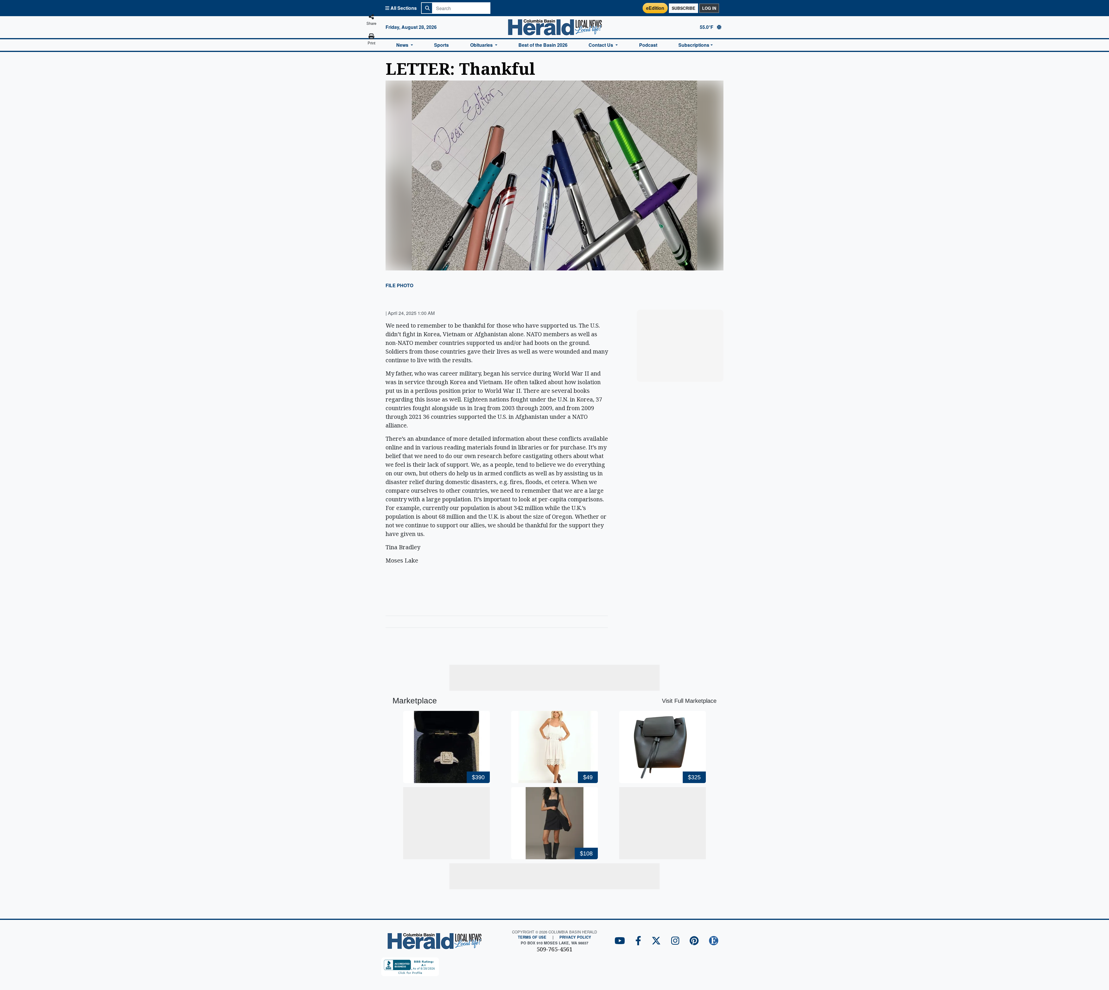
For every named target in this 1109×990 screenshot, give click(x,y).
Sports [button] (441, 45)
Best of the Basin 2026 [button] (542, 45)
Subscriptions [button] (693, 45)
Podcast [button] (648, 45)
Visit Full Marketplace (689, 701)
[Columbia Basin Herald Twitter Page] (656, 941)
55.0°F (707, 27)
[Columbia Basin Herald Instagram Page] (675, 941)
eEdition (655, 8)
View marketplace (683, 371)
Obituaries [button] (482, 45)
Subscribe (683, 8)
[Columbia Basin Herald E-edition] (713, 941)
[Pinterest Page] (694, 941)
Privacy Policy (575, 937)
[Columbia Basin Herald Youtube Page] (619, 941)
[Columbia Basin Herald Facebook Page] (638, 941)
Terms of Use (532, 937)
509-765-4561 (554, 949)
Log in (709, 8)
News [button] (403, 45)
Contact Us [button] (601, 45)
